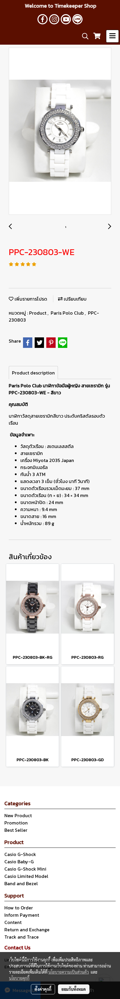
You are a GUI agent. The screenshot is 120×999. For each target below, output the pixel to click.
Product (38, 312)
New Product (18, 815)
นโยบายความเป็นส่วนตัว (68, 971)
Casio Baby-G (19, 861)
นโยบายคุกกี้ (19, 978)
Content (13, 922)
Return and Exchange (27, 929)
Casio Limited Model (26, 876)
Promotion (16, 822)
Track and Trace (21, 936)
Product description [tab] (33, 372)
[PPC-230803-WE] (60, 131)
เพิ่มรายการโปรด (30, 298)
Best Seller (15, 830)
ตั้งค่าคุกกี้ (43, 989)
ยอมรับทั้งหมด (73, 989)
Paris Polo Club (68, 312)
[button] (83, 36)
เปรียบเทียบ (75, 298)
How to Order (18, 907)
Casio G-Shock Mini (25, 868)
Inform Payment (21, 914)
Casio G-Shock (20, 854)
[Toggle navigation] (112, 36)
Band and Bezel (21, 883)
